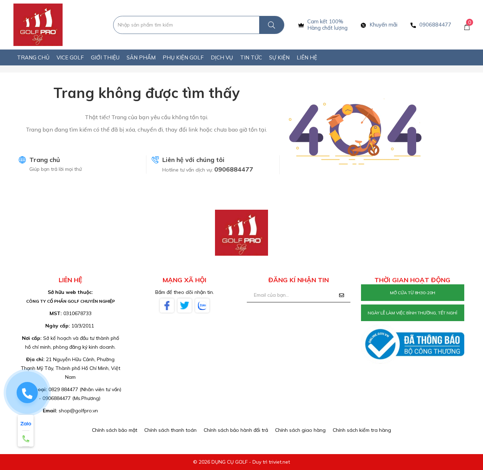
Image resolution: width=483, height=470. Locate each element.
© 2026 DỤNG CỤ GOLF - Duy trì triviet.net (241, 462)
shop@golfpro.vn (78, 410)
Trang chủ (44, 160)
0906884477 (233, 169)
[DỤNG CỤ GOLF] (38, 24)
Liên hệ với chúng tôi (193, 160)
